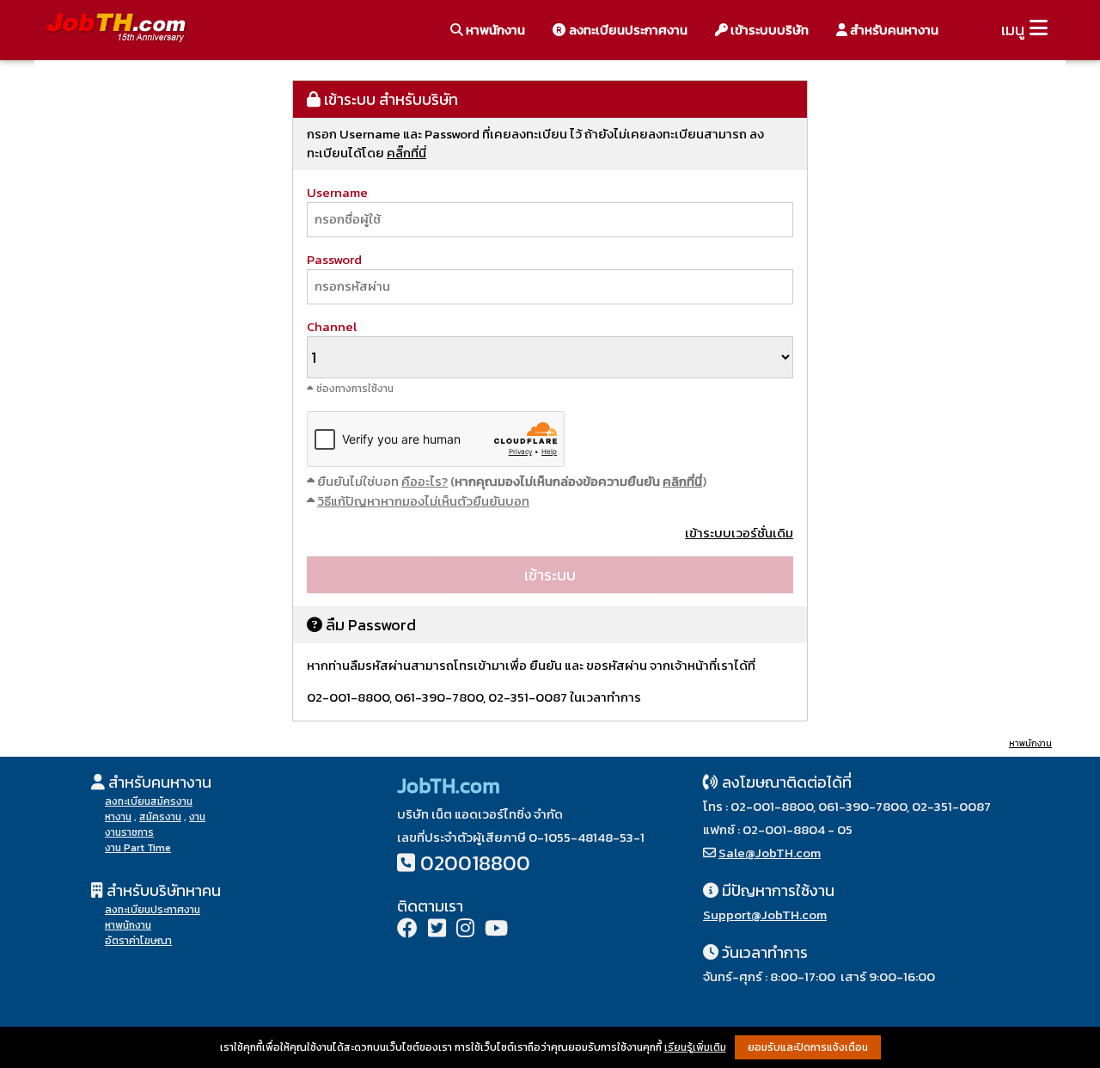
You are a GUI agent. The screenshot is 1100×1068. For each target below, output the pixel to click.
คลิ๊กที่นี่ (406, 153)
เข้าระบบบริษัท (768, 30)
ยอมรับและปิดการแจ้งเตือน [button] (808, 1047)
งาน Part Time (138, 848)
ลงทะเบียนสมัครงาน (148, 801)
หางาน (118, 817)
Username (337, 192)
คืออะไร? (424, 481)
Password (334, 259)
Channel (332, 326)
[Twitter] (437, 930)
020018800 (475, 863)
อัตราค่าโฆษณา (138, 940)
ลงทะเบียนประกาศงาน (627, 30)
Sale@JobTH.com (769, 852)
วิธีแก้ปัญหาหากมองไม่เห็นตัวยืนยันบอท (423, 501)
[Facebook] (407, 930)
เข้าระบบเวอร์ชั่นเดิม (739, 533)
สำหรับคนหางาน (892, 30)
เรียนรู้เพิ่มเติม (695, 1047)
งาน (197, 817)
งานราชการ (129, 832)
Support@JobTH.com (765, 914)
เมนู (1012, 29)
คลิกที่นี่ (682, 481)
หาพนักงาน (494, 30)
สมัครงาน (160, 817)
